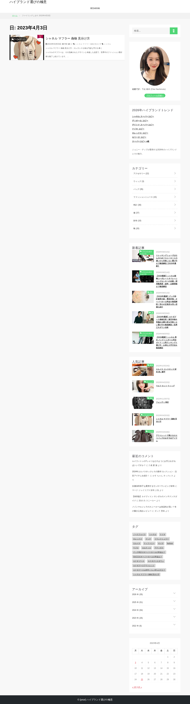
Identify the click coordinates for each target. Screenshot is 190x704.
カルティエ (146, 548)
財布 (137, 220)
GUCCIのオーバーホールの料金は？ (147, 557)
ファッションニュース (145, 197)
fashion (170, 543)
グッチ (148, 539)
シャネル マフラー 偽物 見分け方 (68, 38)
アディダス (159, 548)
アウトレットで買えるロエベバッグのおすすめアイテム (166, 438)
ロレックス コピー (140, 133)
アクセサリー (19, 39)
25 (142, 679)
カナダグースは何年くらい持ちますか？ (149, 570)
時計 (137, 205)
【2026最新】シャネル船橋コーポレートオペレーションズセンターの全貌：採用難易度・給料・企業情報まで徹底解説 (166, 281)
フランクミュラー (162, 539)
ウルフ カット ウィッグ (165, 386)
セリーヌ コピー (139, 137)
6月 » (139, 687)
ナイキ (162, 534)
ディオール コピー (140, 120)
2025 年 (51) (137, 602)
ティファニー (149, 543)
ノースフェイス (139, 534)
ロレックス (137, 539)
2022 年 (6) (137, 626)
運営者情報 (95, 8)
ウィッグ (138, 181)
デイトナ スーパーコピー (143, 125)
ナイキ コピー (138, 129)
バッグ (138, 189)
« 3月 (134, 687)
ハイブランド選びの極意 (28, 2)
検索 (174, 31)
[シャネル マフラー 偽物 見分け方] (27, 47)
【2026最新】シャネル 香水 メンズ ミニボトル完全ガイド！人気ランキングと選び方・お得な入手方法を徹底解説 (166, 342)
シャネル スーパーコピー (143, 116)
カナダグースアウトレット (144, 566)
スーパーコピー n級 (140, 141)
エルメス (136, 543)
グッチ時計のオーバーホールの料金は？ (149, 552)
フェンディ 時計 (162, 402)
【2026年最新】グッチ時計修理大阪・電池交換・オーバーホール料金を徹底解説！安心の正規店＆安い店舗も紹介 (166, 301)
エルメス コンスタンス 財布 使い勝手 (166, 370)
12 (71, 44)
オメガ (160, 543)
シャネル (107, 44)
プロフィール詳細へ (155, 95)
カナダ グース (138, 561)
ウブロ (135, 548)
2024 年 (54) (137, 610)
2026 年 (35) (137, 594)
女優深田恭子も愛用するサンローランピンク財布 (153, 486)
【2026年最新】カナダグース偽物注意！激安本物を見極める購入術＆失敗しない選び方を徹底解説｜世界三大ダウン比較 (166, 322)
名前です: (136, 89)
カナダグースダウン (156, 561)
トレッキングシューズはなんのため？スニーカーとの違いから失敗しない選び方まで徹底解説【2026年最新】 (166, 260)
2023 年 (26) (137, 618)
